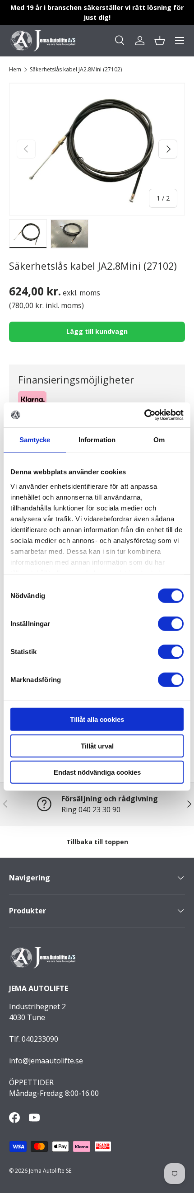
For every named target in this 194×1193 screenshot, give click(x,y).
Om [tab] (159, 440)
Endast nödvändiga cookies (97, 772)
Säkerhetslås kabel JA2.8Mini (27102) (76, 69)
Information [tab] (97, 440)
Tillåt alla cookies (97, 719)
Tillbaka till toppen (97, 841)
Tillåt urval (97, 745)
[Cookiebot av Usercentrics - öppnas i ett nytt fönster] (144, 415)
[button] (160, 41)
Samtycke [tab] (35, 440)
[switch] (171, 624)
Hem (15, 69)
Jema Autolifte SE (50, 1170)
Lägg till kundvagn (97, 331)
